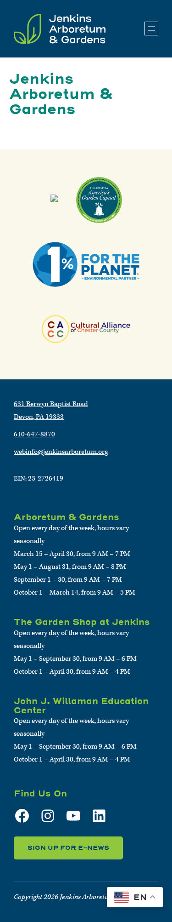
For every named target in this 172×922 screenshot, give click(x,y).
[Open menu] (151, 28)
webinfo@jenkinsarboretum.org (61, 451)
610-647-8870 (34, 434)
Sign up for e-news (68, 848)
